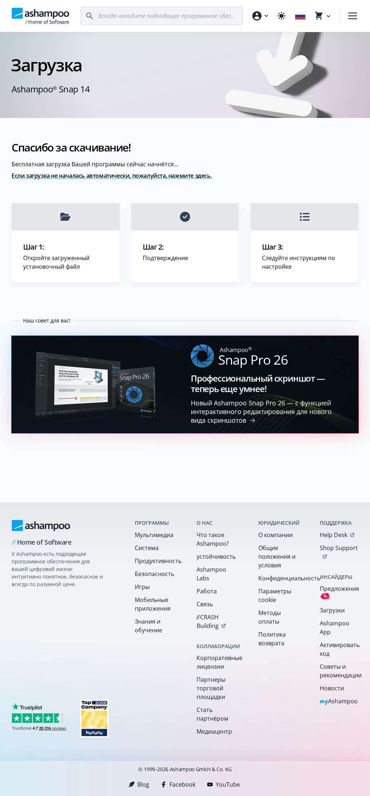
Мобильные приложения (153, 604)
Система (147, 548)
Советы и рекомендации (341, 671)
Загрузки (332, 610)
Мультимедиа (154, 535)
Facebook (182, 784)
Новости (332, 688)
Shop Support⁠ (339, 548)
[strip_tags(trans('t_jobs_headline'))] (94, 718)
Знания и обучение (148, 625)
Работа (207, 591)
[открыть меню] (352, 16)
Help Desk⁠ (333, 535)
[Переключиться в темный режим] (281, 16)
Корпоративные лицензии (218, 662)
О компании (275, 535)
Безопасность (154, 574)
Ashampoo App (334, 627)
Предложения (339, 592)
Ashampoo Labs (211, 574)
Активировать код (340, 649)
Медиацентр (214, 731)
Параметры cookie (274, 595)
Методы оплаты (269, 617)
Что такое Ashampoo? (213, 539)
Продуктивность (156, 561)
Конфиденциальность (279, 578)
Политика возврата (272, 638)
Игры (142, 587)
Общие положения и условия (277, 556)
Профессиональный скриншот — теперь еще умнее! (258, 383)
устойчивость (216, 556)
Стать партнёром (212, 714)
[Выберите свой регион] (300, 16)
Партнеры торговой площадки (211, 688)
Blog (143, 784)
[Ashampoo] (41, 525)
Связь (205, 604)
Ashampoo (339, 701)
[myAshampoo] (259, 16)
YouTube (228, 784)
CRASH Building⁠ (207, 621)
